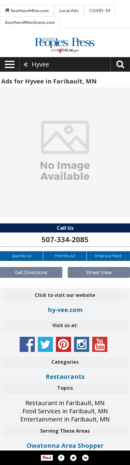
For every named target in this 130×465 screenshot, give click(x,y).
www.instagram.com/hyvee (81, 344)
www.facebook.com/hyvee (27, 344)
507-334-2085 (65, 239)
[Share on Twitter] (73, 458)
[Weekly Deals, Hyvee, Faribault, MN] (65, 152)
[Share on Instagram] (85, 458)
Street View (99, 272)
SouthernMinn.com (29, 10)
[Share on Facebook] (61, 458)
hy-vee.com (65, 310)
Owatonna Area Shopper (65, 445)
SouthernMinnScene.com (30, 22)
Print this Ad (65, 256)
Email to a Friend (108, 256)
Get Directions (31, 272)
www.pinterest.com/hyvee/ (63, 344)
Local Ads (69, 10)
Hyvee (40, 64)
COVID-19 (99, 10)
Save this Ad (21, 256)
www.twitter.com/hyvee (45, 344)
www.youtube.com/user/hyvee (99, 344)
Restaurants (65, 376)
